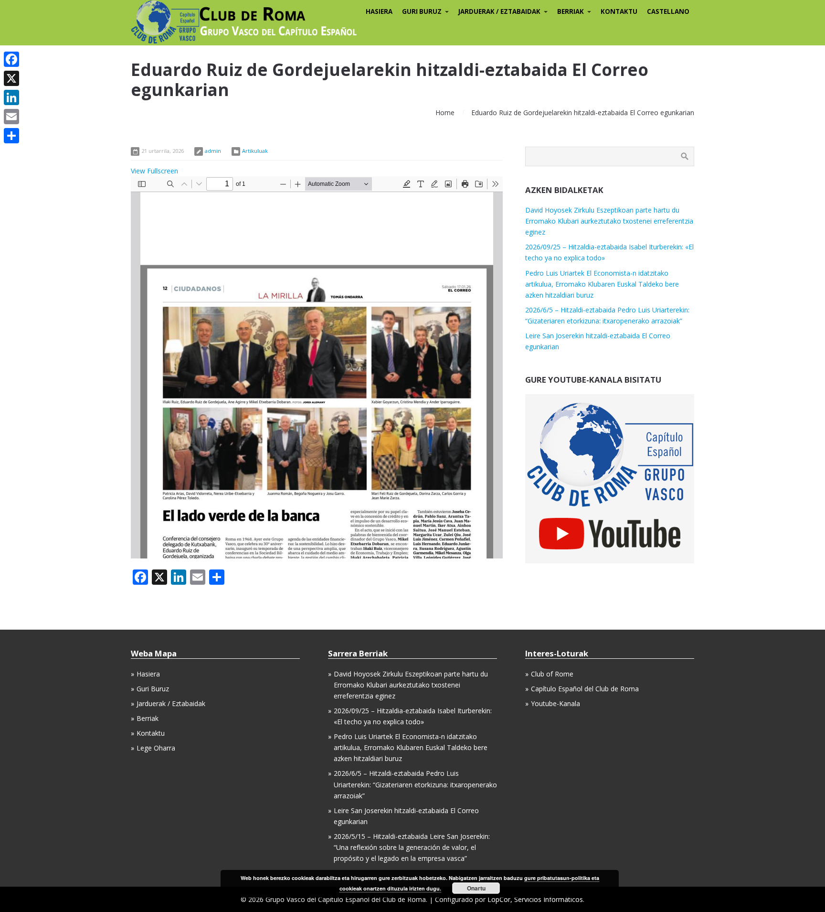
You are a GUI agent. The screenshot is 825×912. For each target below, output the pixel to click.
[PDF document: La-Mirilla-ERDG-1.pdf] (317, 367)
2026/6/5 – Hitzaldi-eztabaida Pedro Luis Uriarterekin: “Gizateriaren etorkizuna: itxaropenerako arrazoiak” (415, 784)
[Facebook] (11, 59)
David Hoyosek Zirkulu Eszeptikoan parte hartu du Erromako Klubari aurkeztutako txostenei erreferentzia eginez (609, 220)
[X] (11, 78)
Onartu (476, 888)
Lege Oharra (156, 747)
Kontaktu (151, 733)
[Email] (11, 116)
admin (213, 150)
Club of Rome (552, 673)
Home (445, 112)
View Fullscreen (154, 170)
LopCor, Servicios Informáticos (535, 899)
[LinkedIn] (11, 97)
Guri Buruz (153, 688)
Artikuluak (255, 150)
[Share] (11, 135)
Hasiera (148, 673)
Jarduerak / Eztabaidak (171, 703)
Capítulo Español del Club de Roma (585, 688)
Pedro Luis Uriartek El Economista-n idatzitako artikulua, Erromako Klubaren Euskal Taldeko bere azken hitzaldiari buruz (602, 284)
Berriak (148, 718)
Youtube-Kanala (555, 703)
